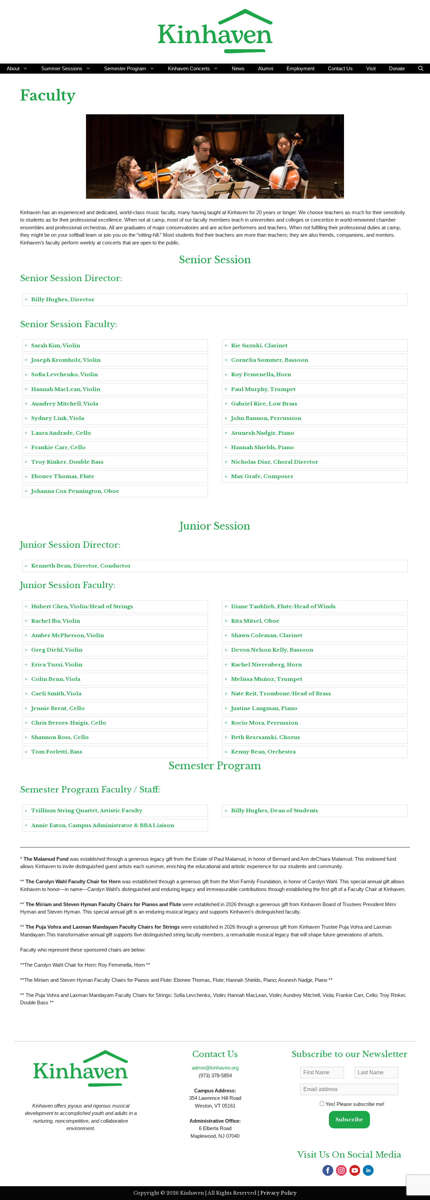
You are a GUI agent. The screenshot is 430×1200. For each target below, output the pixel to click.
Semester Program (125, 68)
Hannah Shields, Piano (262, 447)
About (13, 68)
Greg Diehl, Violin (56, 650)
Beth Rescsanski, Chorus (265, 737)
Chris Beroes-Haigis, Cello (68, 723)
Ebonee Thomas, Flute (62, 476)
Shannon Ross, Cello (60, 737)
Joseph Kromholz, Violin (65, 360)
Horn (283, 374)
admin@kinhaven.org (215, 1068)
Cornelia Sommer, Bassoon (269, 360)
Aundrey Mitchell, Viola (64, 403)
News (238, 68)
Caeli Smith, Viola (56, 693)
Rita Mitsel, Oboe (255, 621)
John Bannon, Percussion (266, 418)
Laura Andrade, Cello (61, 433)
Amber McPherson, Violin (67, 635)
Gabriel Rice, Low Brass (264, 403)
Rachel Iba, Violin (55, 621)
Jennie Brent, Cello (58, 708)
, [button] (261, 374)
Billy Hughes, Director (62, 299)
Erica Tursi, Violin (56, 664)
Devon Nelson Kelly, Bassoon (272, 650)
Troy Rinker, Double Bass (67, 462)
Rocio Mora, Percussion (264, 723)
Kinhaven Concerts (189, 68)
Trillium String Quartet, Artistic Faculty (86, 810)
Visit (371, 68)
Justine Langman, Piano (264, 708)
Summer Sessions (61, 68)
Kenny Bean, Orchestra (263, 751)
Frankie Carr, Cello (58, 447)
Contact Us (340, 68)
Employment (300, 68)
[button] (215, 300)
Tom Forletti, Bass (56, 751)
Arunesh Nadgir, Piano (262, 433)
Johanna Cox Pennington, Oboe (75, 491)
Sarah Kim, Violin (55, 345)
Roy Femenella (252, 374)
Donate (397, 68)
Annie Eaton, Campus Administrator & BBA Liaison (102, 825)
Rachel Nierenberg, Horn (266, 664)
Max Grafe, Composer (262, 476)
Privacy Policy (278, 1193)
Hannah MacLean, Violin (65, 389)
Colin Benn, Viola (55, 679)
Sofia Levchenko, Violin (64, 374)
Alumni (265, 68)
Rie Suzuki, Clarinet (259, 345)
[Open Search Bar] (421, 69)
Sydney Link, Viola (57, 418)
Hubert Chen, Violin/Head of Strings (82, 606)
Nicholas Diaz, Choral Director (274, 462)
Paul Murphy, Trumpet (263, 389)
